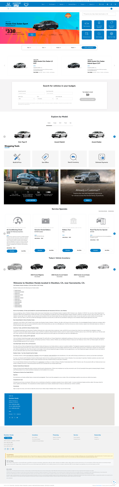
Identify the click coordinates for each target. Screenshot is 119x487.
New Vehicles (34, 437)
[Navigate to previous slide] (1, 28)
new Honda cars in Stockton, (32, 355)
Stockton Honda (6, 485)
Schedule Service (111, 211)
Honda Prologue (18, 305)
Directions (11, 414)
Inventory (35, 435)
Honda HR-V (17, 299)
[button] (73, 408)
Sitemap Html (25, 485)
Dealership (97, 435)
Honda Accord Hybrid (19, 292)
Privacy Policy (12, 485)
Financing (56, 435)
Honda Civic (17, 293)
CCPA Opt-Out (47, 485)
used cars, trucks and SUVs (50, 355)
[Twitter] (15, 418)
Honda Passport (18, 302)
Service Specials (77, 437)
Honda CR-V (17, 296)
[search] (115, 4)
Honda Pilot (17, 303)
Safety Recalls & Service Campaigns (38, 485)
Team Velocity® (99, 485)
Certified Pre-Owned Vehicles (38, 441)
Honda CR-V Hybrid (18, 297)
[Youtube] (17, 418)
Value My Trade (56, 439)
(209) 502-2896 (15, 404)
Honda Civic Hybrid (18, 294)
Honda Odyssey (17, 300)
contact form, (42, 362)
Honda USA (52, 485)
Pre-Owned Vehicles (36, 439)
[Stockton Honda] (16, 4)
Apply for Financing (56, 437)
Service (76, 435)
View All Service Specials (103, 211)
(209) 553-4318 (15, 408)
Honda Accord (17, 290)
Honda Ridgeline (18, 306)
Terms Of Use (17, 485)
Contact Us (19, 414)
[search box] (99, 14)
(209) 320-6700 (16, 406)
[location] (89, 0)
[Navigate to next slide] (78, 28)
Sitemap (21, 485)
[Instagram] (12, 418)
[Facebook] (10, 418)
